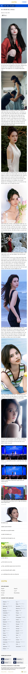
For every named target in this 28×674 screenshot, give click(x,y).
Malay (20, 604)
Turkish (19, 639)
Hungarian (7, 639)
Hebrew (6, 635)
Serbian (19, 626)
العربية (15, 590)
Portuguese (20, 617)
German (6, 628)
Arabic (5, 604)
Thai (18, 637)
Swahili (19, 633)
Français (3, 590)
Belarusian (7, 606)
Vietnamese (20, 646)
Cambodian (6, 612)
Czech (5, 617)
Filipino (6, 624)
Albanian (6, 601)
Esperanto (7, 621)
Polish (18, 615)
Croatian (6, 615)
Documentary (17, 592)
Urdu (18, 644)
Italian (6, 644)
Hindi (5, 637)
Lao (17, 601)
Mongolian (20, 606)
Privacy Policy (3, 671)
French (6, 626)
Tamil (18, 635)
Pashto (18, 619)
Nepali (18, 610)
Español (15, 588)
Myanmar (20, 608)
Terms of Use (10, 671)
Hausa (5, 633)
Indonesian (8, 642)
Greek (6, 630)
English (2, 588)
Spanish (19, 630)
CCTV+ (2, 595)
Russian (19, 624)
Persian (19, 612)
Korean (6, 648)
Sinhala (19, 628)
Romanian (20, 621)
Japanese (6, 646)
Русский (2, 592)
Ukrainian (20, 642)
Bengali (5, 608)
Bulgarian (7, 610)
